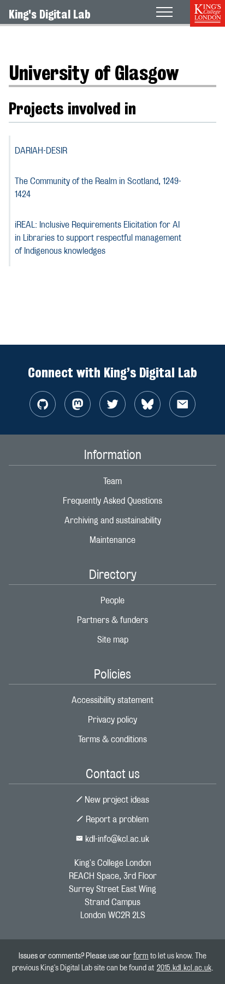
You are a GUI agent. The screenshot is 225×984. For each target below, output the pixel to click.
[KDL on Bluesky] (147, 404)
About (19, 40)
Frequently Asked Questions (112, 501)
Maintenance (112, 540)
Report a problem (116, 819)
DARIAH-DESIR (41, 150)
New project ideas (115, 799)
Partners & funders (112, 620)
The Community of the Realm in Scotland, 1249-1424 (98, 187)
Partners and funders (80, 40)
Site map (112, 639)
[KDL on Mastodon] (77, 404)
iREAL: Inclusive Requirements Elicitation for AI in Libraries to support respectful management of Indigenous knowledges (98, 237)
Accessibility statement (112, 700)
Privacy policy (112, 719)
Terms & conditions (112, 739)
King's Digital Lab (50, 14)
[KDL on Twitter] (112, 404)
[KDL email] (182, 404)
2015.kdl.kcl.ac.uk (184, 967)
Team (112, 481)
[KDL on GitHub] (42, 404)
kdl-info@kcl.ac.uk (116, 839)
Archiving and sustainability (112, 520)
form (141, 955)
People (112, 600)
